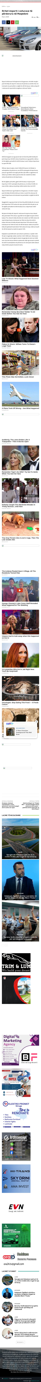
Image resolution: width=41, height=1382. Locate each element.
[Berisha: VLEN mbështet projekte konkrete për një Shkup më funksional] (20, 921)
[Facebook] (4, 22)
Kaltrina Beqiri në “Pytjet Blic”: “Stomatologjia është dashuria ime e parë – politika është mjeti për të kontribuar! (30, 806)
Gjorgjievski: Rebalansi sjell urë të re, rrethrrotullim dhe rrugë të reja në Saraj (20, 856)
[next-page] (6, 945)
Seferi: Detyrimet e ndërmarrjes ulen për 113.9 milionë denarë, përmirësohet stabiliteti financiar (26, 1334)
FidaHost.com (35, 1380)
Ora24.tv (6, 1378)
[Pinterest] (12, 22)
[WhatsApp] (17, 22)
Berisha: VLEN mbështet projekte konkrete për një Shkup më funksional (20, 938)
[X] (8, 22)
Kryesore (20, 893)
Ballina (4, 6)
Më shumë (20, 1342)
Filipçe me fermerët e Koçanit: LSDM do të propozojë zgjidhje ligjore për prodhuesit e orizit (25, 1321)
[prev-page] (3, 945)
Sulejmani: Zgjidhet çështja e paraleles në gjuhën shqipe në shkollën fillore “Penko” (20, 897)
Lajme (8, 6)
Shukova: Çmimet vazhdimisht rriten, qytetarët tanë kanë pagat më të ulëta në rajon (10, 805)
